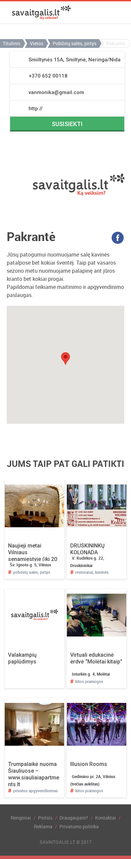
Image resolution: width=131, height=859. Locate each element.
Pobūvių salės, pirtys (74, 43)
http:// (36, 109)
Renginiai (21, 817)
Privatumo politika (79, 826)
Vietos (36, 43)
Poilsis (45, 817)
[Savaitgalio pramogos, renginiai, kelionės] (41, 12)
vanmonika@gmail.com (56, 92)
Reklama (43, 826)
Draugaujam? (73, 817)
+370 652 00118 (48, 76)
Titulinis (11, 43)
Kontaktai (105, 817)
